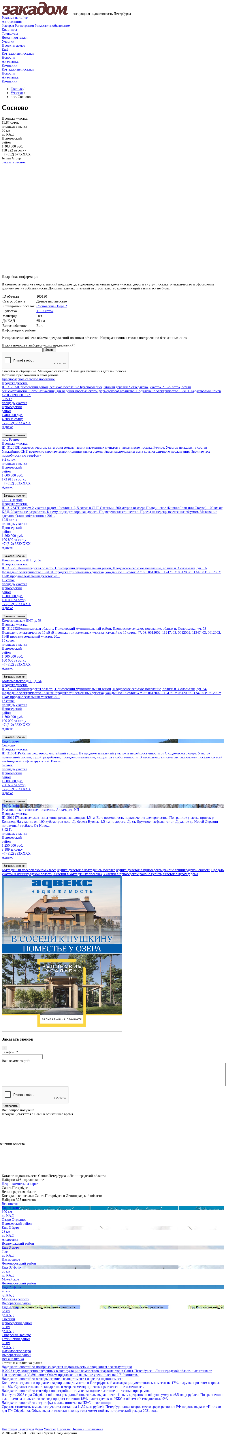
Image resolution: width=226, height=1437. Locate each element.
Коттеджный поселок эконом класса (29, 870)
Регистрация (18, 25)
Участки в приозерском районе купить (132, 874)
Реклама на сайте (15, 17)
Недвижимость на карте (20, 1184)
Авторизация (12, 21)
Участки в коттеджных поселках (77, 874)
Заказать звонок (14, 162)
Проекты (64, 1429)
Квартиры (9, 29)
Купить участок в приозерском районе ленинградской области (163, 870)
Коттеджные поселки (18, 53)
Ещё (5, 49)
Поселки (78, 1429)
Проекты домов (13, 45)
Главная (17, 89)
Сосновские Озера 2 (51, 306)
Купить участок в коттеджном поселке (86, 870)
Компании (9, 65)
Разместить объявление (52, 25)
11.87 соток (44, 311)
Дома (39, 1429)
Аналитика (10, 61)
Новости (8, 57)
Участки (8, 41)
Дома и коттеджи (15, 37)
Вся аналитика (13, 1359)
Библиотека (94, 1429)
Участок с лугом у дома (180, 874)
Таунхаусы (10, 33)
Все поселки (11, 1203)
